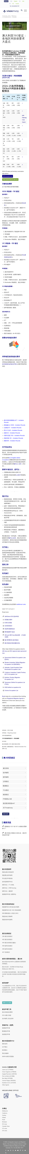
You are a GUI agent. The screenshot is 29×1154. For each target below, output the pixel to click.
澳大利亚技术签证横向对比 (12, 643)
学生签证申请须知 (7, 878)
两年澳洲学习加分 (10, 632)
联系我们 (4, 1050)
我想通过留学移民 (7, 875)
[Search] (20, 10)
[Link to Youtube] (18, 1150)
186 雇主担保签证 (7, 936)
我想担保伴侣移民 (7, 919)
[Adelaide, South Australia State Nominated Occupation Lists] (3, 667)
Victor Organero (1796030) (9, 1071)
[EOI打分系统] (3, 623)
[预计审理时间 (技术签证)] (3, 640)
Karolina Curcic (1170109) (9, 1082)
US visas (4, 1128)
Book (3, 696)
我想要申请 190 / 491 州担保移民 (11, 910)
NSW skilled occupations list (13, 687)
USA (23, 1)
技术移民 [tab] (6, 772)
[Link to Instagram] (10, 1150)
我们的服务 (5, 1053)
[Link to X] (13, 1150)
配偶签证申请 (6, 1031)
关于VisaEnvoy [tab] (8, 808)
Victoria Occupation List (11, 690)
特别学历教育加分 (10, 629)
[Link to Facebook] (6, 1150)
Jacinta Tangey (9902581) (9, 1080)
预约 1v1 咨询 (7, 1002)
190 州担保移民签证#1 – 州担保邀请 (10, 738)
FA (10, 3)
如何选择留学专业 (7, 881)
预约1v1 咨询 (17, 464)
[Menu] (24, 10)
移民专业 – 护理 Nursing (9, 888)
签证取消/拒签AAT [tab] (9, 803)
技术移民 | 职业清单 (7, 1018)
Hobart (4, 1117)
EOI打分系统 (8, 622)
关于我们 (4, 1047)
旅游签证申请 (6, 1034)
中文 (11, 1)
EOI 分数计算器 (6, 1015)
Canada (17, 3)
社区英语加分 (8, 625)
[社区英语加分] (3, 626)
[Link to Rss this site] (6, 1153)
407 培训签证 (6, 952)
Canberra (4, 1113)
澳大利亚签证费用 (7, 1012)
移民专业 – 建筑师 (7, 891)
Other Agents (5, 1085)
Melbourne (5, 1111)
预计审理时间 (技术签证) (12, 640)
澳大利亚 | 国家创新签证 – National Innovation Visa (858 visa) (14, 747)
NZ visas (4, 1124)
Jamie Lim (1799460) (7, 1069)
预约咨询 (6, 1)
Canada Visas (6, 1126)
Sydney (4, 1115)
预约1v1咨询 (12, 538)
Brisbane (4, 1122)
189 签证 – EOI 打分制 (7, 730)
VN (19, 1)
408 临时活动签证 (7, 949)
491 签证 (4, 741)
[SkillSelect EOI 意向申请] (3, 616)
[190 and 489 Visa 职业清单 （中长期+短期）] (3, 635)
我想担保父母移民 (7, 916)
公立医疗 (18, 475)
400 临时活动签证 (7, 945)
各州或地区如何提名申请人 (10, 364)
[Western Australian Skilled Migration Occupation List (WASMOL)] (3, 662)
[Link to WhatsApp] (23, 1150)
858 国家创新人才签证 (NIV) (10, 913)
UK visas (4, 1130)
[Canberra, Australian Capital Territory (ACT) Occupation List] (3, 672)
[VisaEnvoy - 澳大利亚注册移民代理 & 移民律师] (12, 10)
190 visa (4, 651)
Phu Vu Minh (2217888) (8, 1076)
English (15, 1)
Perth (3, 1119)
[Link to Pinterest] (20, 1150)
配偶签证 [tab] (6, 786)
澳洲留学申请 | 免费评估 (9, 894)
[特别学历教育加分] (3, 629)
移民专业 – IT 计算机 (8, 885)
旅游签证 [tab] (6, 794)
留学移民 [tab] (6, 777)
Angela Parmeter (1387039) (9, 1074)
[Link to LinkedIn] (8, 1150)
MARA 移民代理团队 (8, 1056)
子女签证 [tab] (6, 790)
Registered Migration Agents (15, 698)
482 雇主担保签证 (7, 939)
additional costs (21, 604)
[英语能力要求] (3, 620)
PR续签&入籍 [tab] (7, 799)
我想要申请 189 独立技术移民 (10, 907)
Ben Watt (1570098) (7, 1078)
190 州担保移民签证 (7, 735)
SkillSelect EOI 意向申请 (12, 616)
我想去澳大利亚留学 (8, 872)
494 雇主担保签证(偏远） (9, 942)
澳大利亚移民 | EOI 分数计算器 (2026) (11, 744)
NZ (13, 3)
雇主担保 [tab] (6, 768)
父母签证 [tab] (6, 781)
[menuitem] (6, 1)
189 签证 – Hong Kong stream (9, 732)
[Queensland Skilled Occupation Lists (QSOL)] (3, 658)
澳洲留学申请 (6, 1028)
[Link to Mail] (15, 1150)
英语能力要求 (8, 619)
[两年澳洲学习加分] (3, 632)
